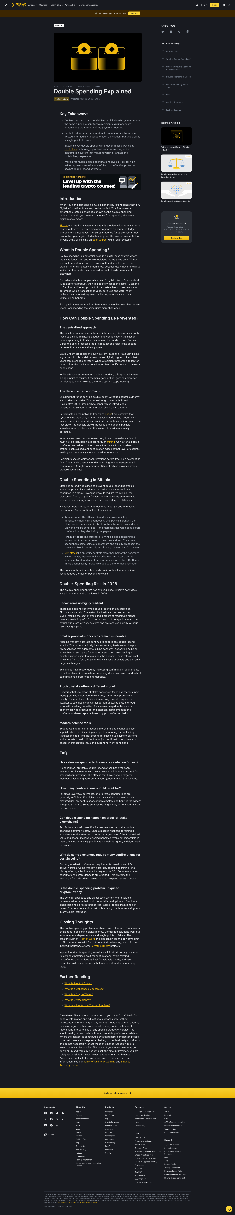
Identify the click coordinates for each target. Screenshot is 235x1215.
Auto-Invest (110, 1139)
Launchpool (110, 1136)
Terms (78, 1132)
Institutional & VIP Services (145, 1119)
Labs (137, 1122)
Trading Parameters (172, 1168)
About (78, 1112)
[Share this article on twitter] (162, 31)
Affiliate (167, 1112)
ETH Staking (110, 1143)
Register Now (176, 238)
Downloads (80, 1156)
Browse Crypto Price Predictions (148, 1151)
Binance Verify (170, 1164)
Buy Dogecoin (140, 1175)
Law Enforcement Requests (175, 1174)
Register (215, 5)
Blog (77, 1143)
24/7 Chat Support (171, 1145)
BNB (166, 1119)
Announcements (82, 1119)
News (78, 1122)
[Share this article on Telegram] (179, 31)
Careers (79, 1115)
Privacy (79, 1136)
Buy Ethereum (140, 1179)
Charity (108, 1153)
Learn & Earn (140, 1138)
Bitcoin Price (140, 1145)
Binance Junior (111, 1125)
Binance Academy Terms (88, 1202)
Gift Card (108, 1132)
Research (109, 1149)
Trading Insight (170, 1129)
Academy (109, 1129)
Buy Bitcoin (139, 1165)
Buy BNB (138, 1169)
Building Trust (81, 1139)
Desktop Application (84, 1160)
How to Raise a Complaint (174, 1178)
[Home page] (18, 5)
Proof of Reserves (171, 1132)
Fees (166, 1157)
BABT (107, 1146)
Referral (167, 1115)
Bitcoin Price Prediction (144, 1155)
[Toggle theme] (229, 4)
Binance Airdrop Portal (173, 1171)
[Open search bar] (196, 5)
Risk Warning (81, 1149)
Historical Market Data (173, 1125)
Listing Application (142, 1115)
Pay (106, 1119)
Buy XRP (138, 1172)
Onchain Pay (140, 1125)
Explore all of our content (115, 1093)
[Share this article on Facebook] (171, 31)
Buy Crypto (109, 1115)
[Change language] (224, 5)
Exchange (109, 1112)
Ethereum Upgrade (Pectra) (146, 1162)
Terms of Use (62, 1202)
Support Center (170, 1148)
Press (78, 1125)
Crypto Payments (112, 1122)
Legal (78, 1129)
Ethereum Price (141, 1148)
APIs (166, 1161)
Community (80, 1146)
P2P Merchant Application (145, 1112)
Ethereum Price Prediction (145, 1158)
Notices (79, 1153)
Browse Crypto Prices (143, 1141)
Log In (204, 5)
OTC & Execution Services (174, 1122)
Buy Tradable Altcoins (143, 1182)
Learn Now (134, 13)
